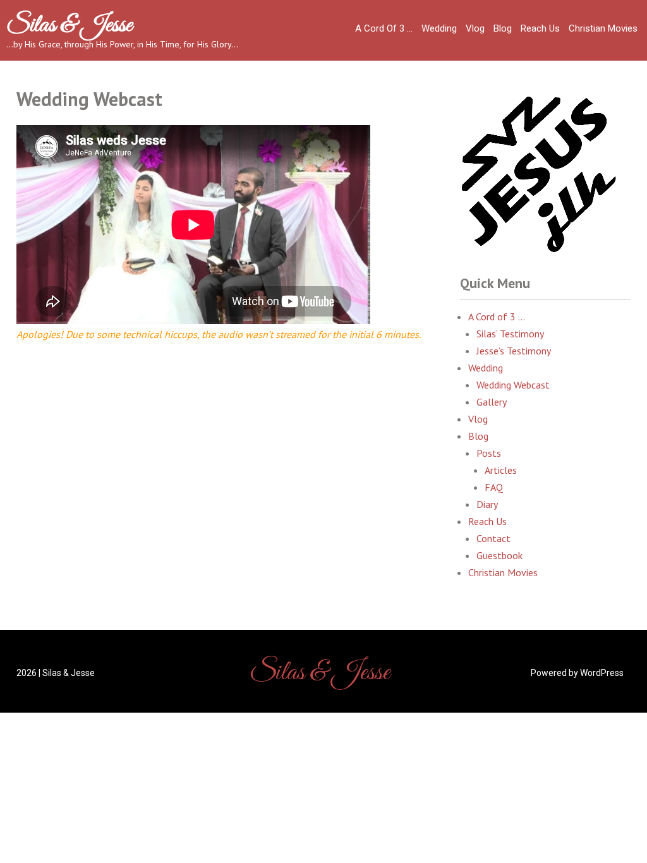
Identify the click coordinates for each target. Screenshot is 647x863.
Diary (487, 504)
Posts (488, 453)
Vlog (475, 28)
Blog (502, 28)
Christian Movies (603, 28)
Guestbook (499, 555)
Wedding (439, 28)
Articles (501, 470)
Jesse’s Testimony (513, 350)
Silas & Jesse (69, 25)
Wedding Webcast (513, 384)
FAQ (494, 487)
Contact (493, 538)
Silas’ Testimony (510, 333)
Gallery (491, 401)
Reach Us (540, 28)
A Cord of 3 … (384, 28)
